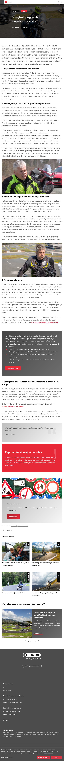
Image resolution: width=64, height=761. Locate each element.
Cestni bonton (8, 684)
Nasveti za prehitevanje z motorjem (44, 323)
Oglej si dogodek (13, 368)
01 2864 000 (33, 655)
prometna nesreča (22, 526)
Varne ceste (28, 577)
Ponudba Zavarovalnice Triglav (13, 696)
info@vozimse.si (32, 666)
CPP (28, 544)
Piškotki (6, 720)
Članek (24, 11)
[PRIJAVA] (62, 2)
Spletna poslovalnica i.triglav (12, 703)
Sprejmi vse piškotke (43, 757)
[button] (39, 641)
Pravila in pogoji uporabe (11, 711)
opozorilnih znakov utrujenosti (13, 407)
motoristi (14, 526)
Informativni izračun (10, 699)
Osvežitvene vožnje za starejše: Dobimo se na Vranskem (45, 615)
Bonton (15, 11)
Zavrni (56, 757)
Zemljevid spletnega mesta (12, 708)
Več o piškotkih (48, 753)
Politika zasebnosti (9, 715)
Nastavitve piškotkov (6, 757)
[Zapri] (61, 750)
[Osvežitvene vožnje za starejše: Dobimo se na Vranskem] (17, 623)
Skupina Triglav (8, 730)
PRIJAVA (62, 2)
